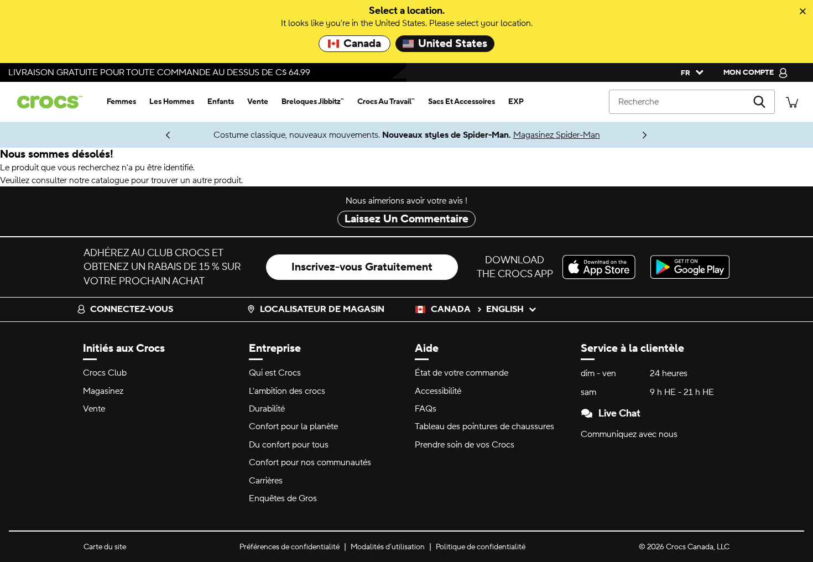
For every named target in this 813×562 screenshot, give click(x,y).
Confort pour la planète (293, 426)
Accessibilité (438, 391)
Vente (94, 408)
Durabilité (267, 408)
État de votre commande (461, 372)
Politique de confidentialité (480, 547)
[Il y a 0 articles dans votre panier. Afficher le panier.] (792, 102)
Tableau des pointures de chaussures (484, 426)
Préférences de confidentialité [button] (289, 547)
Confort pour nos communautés (310, 462)
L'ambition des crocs (287, 391)
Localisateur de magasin (322, 309)
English (505, 309)
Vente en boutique (116, 134)
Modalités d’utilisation (388, 547)
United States (452, 44)
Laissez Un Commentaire (406, 219)
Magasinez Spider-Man (556, 134)
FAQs (425, 408)
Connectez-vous (131, 309)
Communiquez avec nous (629, 434)
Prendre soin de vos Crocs (464, 444)
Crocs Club (105, 372)
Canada (362, 44)
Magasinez (103, 391)
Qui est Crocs (275, 372)
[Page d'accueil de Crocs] (54, 102)
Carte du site (105, 547)
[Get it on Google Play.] (689, 267)
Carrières (266, 480)
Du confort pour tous (289, 444)
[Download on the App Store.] (602, 267)
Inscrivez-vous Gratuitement (361, 267)
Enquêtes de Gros (283, 498)
